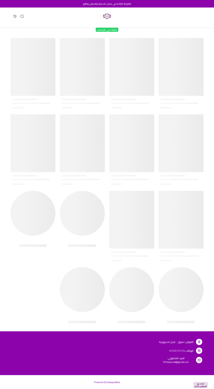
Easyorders (113, 382)
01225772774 (177, 350)
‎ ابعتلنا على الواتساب (107, 30)
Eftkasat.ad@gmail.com (176, 362)
